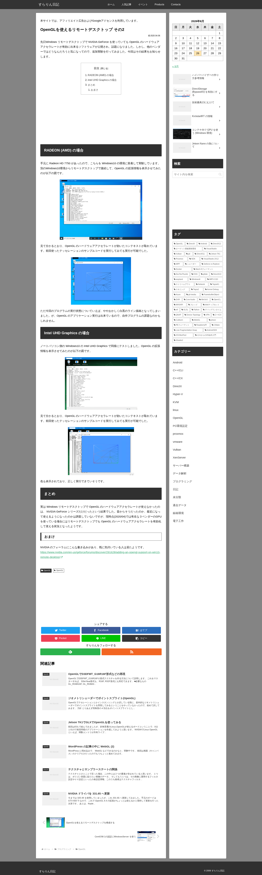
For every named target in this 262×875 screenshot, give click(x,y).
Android (177, 362)
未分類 (177, 497)
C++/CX (178, 378)
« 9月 (175, 66)
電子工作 (178, 520)
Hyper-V (178, 394)
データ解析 (179, 473)
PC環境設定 (180, 425)
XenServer (179, 457)
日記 (175, 489)
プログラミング (182, 481)
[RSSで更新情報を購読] (132, 651)
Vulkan (177, 449)
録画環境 (178, 513)
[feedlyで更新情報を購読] (70, 651)
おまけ (94, 89)
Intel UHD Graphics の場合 (102, 80)
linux (175, 410)
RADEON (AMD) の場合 (101, 75)
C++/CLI (178, 370)
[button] (141, 638)
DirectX (177, 386)
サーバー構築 (181, 465)
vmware (177, 441)
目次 (96, 68)
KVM (176, 402)
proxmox (178, 433)
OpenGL (47, 570)
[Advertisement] (101, 119)
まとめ (91, 84)
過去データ (179, 505)
